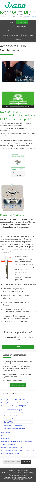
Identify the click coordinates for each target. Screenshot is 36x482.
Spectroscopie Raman (8, 444)
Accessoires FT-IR (9, 419)
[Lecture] (4, 106)
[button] (18, 98)
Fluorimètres (5, 432)
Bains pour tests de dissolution (11, 447)
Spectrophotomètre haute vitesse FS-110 (14, 403)
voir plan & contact (20, 475)
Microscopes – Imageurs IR (13, 425)
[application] (18, 99)
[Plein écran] (32, 106)
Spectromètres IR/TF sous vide (14, 416)
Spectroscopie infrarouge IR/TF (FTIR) (13, 406)
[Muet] (29, 106)
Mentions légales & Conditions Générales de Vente (22, 478)
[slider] (17, 106)
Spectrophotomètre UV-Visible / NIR (13, 400)
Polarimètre (5, 438)
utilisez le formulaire (31, 17)
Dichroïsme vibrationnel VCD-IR (14, 428)
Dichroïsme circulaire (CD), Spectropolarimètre (16, 441)
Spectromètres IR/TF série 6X (13, 413)
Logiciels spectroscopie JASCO (11, 453)
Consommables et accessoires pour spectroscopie (17, 450)
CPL (2, 435)
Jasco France (18, 5)
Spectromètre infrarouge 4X (13, 410)
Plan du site (7, 477)
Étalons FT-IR (8, 422)
